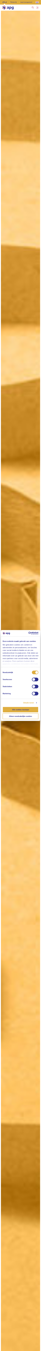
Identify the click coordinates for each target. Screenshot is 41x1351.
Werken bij (13, 2)
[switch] (35, 679)
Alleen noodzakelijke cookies (20, 716)
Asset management (26, 2)
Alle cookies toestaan (20, 710)
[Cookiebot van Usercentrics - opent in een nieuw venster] (28, 633)
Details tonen (28, 703)
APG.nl (4, 2)
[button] (32, 8)
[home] (8, 8)
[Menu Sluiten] (37, 8)
